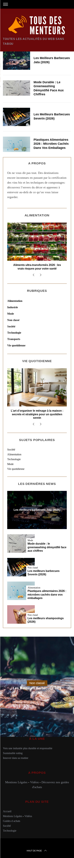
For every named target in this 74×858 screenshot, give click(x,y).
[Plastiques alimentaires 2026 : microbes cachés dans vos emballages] (16, 144)
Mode (10, 313)
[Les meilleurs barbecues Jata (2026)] (16, 60)
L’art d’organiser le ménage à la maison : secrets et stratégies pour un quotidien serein (37, 414)
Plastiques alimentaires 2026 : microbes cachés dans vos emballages (51, 144)
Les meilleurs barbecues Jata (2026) (37, 509)
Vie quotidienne (16, 345)
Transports (13, 339)
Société (11, 326)
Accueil (7, 811)
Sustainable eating (13, 753)
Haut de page (34, 851)
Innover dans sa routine (15, 757)
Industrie (12, 307)
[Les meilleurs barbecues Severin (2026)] (16, 117)
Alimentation (14, 300)
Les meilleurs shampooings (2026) (46, 620)
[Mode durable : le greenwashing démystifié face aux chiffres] (16, 88)
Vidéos (34, 782)
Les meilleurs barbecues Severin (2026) (44, 572)
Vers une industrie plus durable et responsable (27, 748)
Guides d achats (11, 820)
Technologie (14, 332)
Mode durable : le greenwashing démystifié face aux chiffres (47, 547)
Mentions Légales (16, 782)
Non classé (13, 320)
